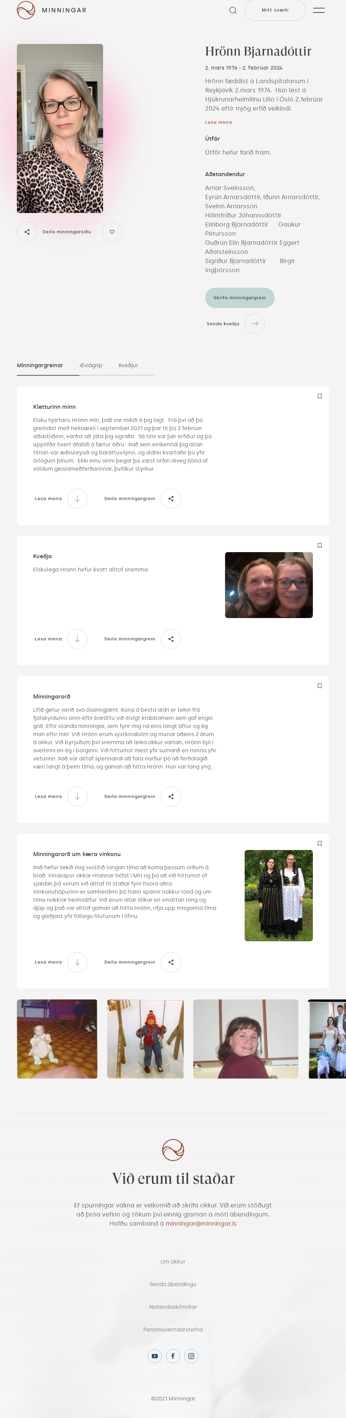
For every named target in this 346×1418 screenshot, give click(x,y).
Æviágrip (90, 365)
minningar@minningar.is (201, 1223)
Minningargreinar (40, 365)
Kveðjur (128, 365)
